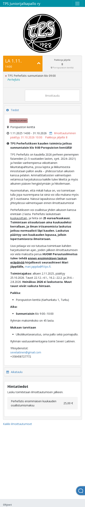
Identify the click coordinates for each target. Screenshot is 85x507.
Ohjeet (7, 504)
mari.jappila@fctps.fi (38, 266)
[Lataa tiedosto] (49, 133)
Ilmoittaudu (52, 95)
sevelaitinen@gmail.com (25, 352)
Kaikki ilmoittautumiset (17, 424)
